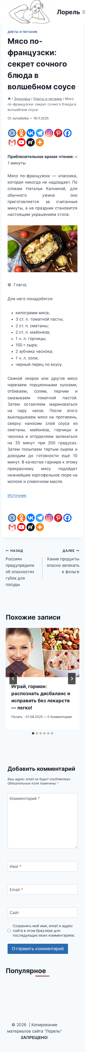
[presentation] (42, 652)
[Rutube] (30, 142)
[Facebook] (67, 133)
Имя (15, 866)
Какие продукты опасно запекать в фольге (63, 561)
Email (16, 889)
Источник (17, 495)
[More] (40, 142)
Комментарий (25, 798)
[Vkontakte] (30, 133)
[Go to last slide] (13, 678)
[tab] (33, 733)
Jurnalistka (20, 118)
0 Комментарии (59, 717)
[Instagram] (49, 133)
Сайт (14, 912)
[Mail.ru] (12, 133)
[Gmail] (12, 142)
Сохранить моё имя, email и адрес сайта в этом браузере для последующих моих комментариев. (44, 931)
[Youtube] (21, 142)
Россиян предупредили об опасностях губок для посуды (20, 568)
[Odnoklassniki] (21, 133)
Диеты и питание (23, 32)
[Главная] (9, 99)
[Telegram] (40, 133)
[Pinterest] (58, 133)
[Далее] (72, 678)
